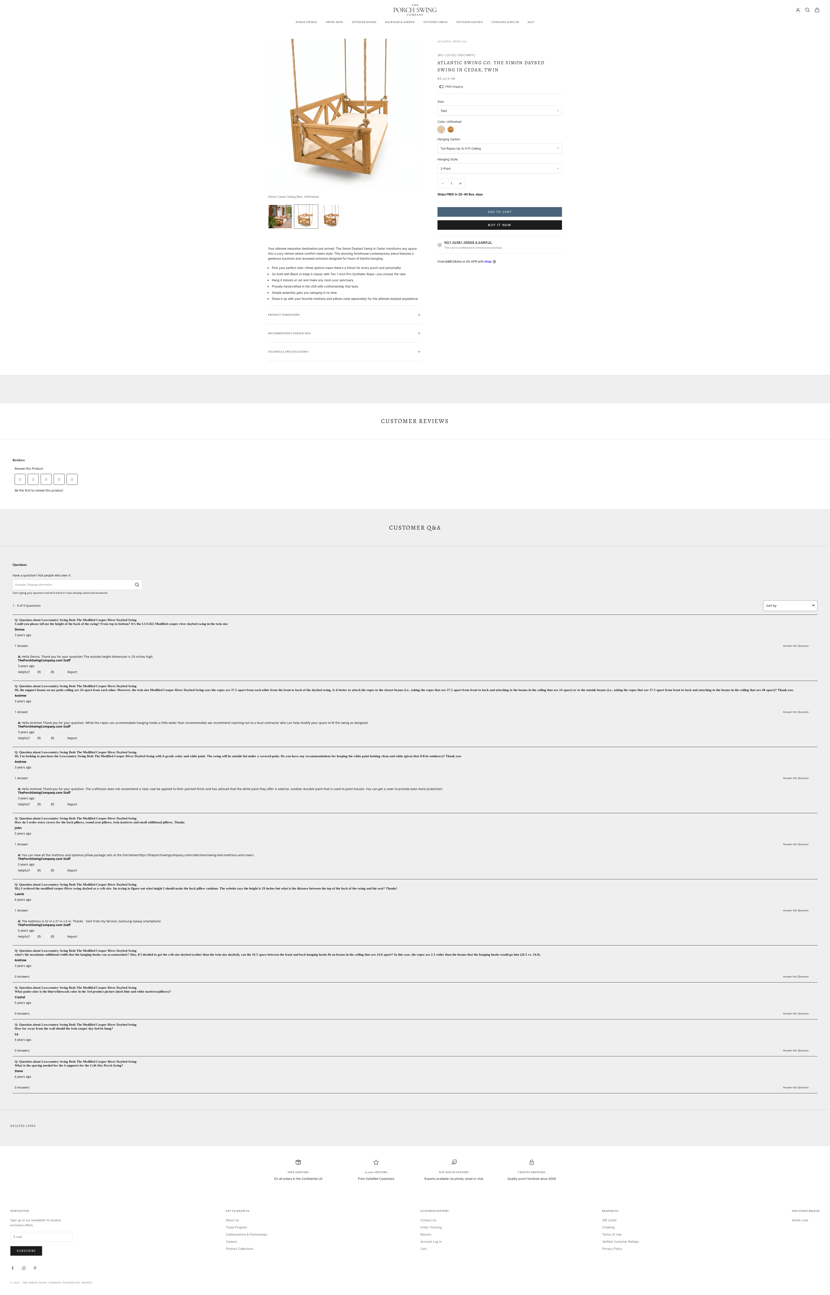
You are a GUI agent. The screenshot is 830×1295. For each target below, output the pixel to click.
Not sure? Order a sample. (468, 242)
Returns (425, 1234)
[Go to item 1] (280, 216)
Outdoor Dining (364, 22)
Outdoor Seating (469, 22)
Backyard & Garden (400, 22)
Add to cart (500, 212)
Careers (231, 1241)
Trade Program (236, 1227)
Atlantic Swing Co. (452, 41)
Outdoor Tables (435, 22)
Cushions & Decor (505, 22)
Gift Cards (609, 1220)
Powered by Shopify (77, 1282)
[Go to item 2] (306, 216)
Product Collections (239, 1248)
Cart (423, 1248)
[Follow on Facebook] (12, 1268)
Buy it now (499, 225)
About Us (232, 1220)
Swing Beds (334, 22)
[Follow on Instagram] (24, 1268)
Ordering (608, 1227)
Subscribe (26, 1250)
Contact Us (428, 1220)
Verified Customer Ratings (620, 1241)
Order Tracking (431, 1227)
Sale (531, 22)
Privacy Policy (612, 1248)
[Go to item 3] (332, 216)
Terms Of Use (611, 1234)
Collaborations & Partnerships (246, 1234)
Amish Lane (800, 1220)
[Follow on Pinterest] (35, 1268)
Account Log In (431, 1241)
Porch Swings (306, 22)
